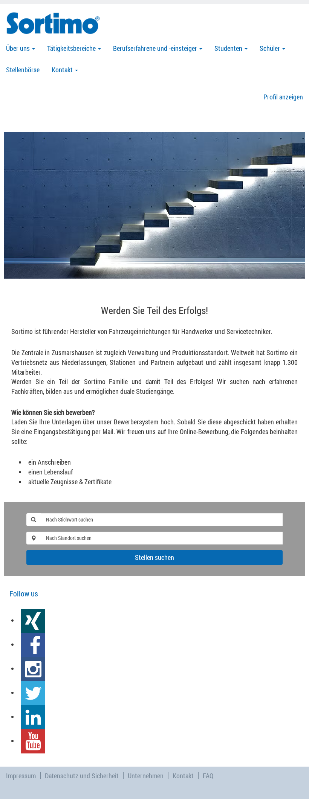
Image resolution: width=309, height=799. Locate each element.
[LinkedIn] (33, 716)
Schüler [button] (270, 48)
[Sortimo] (53, 23)
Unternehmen (146, 775)
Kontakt (183, 775)
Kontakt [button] (63, 69)
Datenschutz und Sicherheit (82, 775)
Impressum (21, 775)
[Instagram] (33, 668)
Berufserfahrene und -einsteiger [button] (156, 48)
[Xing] (33, 620)
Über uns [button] (18, 48)
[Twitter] (33, 692)
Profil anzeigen (283, 97)
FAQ (208, 775)
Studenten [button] (229, 48)
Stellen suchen (154, 557)
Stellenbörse (23, 69)
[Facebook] (33, 644)
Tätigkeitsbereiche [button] (72, 48)
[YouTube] (33, 741)
